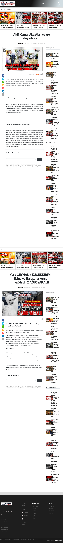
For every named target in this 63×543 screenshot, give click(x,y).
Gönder (39, 159)
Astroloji (51, 513)
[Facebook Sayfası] (1, 511)
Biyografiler (52, 510)
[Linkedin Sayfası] (12, 511)
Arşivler (26, 515)
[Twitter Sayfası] (4, 511)
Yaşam (47, 3)
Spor (34, 518)
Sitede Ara (51, 506)
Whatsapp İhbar (4, 529)
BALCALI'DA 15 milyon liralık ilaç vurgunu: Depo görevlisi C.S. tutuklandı (55, 111)
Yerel (37, 3)
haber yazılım (12, 541)
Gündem (27, 3)
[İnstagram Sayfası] (7, 511)
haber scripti (6, 541)
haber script (18, 541)
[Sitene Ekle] (4, 514)
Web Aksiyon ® (58, 540)
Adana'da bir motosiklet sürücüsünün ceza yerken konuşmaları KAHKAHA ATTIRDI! (54, 222)
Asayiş (42, 3)
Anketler (51, 508)
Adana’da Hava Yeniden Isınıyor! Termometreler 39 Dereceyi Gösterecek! (55, 65)
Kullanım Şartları (4, 527)
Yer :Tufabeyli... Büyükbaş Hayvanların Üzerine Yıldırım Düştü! (55, 74)
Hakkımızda (3, 519)
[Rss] (15, 511)
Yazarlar (26, 512)
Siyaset (33, 3)
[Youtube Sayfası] (9, 511)
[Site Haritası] (2, 514)
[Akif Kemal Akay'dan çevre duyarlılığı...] (22, 59)
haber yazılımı (38, 539)
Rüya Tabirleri (52, 511)
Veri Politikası (4, 522)
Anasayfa (3, 9)
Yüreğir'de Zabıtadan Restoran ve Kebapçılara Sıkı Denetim (55, 211)
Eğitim (34, 516)
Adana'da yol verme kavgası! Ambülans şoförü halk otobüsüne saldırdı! (55, 55)
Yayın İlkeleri (4, 521)
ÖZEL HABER (20, 3)
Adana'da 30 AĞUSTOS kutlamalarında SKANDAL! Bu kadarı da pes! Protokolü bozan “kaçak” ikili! (55, 133)
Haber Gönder (4, 531)
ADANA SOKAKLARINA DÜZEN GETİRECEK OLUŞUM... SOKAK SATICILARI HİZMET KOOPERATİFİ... (55, 87)
